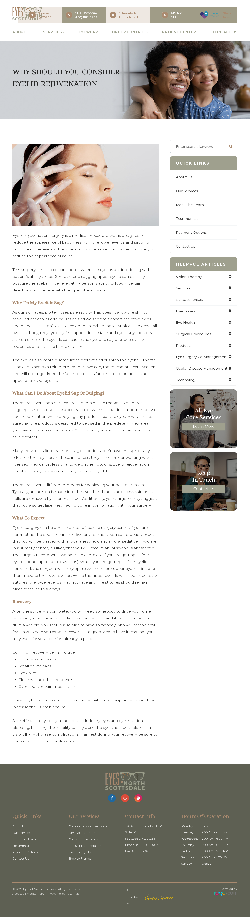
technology (186, 380)
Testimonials (187, 219)
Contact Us (225, 32)
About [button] (19, 32)
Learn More (204, 426)
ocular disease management (201, 368)
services (183, 288)
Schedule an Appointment (128, 15)
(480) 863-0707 (85, 17)
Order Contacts (130, 32)
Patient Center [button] (179, 32)
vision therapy (189, 277)
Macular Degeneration (85, 845)
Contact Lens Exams (83, 839)
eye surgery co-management (202, 357)
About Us (184, 177)
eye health (185, 322)
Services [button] (52, 32)
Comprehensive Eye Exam (88, 826)
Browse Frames (80, 858)
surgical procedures (193, 334)
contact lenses (189, 300)
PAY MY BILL (176, 15)
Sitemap (73, 893)
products (184, 345)
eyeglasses (185, 311)
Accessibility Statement (28, 893)
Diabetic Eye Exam (82, 852)
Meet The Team (190, 205)
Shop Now (227, 15)
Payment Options (191, 232)
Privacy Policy (55, 893)
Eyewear (44, 17)
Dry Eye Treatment (82, 833)
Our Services (187, 191)
